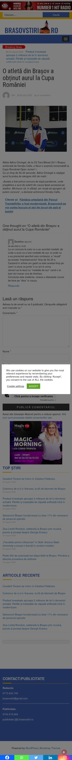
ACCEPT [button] (33, 386)
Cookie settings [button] (15, 386)
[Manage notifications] (64, 752)
